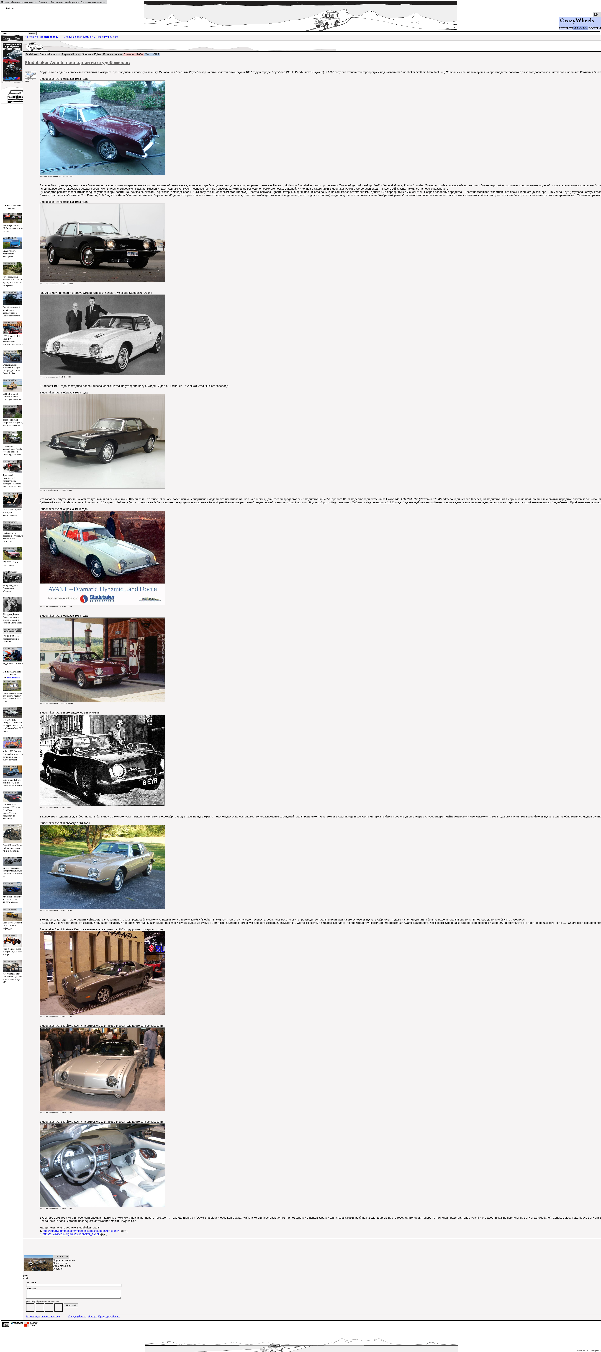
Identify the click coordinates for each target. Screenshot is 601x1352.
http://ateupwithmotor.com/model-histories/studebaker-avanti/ (81, 1230)
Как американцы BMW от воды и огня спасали (13, 228)
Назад (18, 38)
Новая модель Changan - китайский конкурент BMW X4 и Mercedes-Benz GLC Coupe (13, 725)
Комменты (89, 37)
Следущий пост (73, 37)
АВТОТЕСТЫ (566, 28)
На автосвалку (49, 37)
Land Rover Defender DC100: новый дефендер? (12, 926)
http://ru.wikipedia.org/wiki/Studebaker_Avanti (71, 1234)
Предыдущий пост (107, 37)
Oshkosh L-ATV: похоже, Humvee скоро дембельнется (12, 397)
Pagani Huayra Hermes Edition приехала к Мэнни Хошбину (13, 848)
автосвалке (13, 677)
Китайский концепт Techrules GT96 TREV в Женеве (12, 900)
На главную (31, 37)
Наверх (7, 38)
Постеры (5, 2)
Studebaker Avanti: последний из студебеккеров (77, 62)
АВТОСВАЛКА (583, 27)
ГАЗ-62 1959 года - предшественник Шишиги (12, 639)
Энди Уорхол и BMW (13, 663)
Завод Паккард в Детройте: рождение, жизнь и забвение (13, 423)
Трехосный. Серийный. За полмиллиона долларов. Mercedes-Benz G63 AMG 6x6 (12, 481)
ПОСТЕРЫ (594, 28)
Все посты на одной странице (65, 2)
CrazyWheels (577, 20)
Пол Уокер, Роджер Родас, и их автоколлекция (12, 513)
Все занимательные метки (93, 2)
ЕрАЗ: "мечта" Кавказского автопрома (9, 254)
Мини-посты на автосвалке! (24, 2)
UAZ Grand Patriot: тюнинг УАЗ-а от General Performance (12, 783)
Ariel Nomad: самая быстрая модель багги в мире (13, 952)
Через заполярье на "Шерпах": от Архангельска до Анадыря (64, 1264)
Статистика (44, 2)
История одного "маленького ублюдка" (10, 588)
